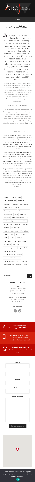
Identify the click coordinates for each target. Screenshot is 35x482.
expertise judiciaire (18, 217)
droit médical (8, 214)
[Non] (33, 475)
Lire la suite (28, 123)
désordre (23, 214)
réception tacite (9, 264)
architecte (21, 201)
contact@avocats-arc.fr (22, 340)
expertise (7, 217)
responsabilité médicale (11, 261)
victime (26, 264)
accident (6, 197)
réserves (18, 264)
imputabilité (25, 224)
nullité (6, 238)
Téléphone (17, 388)
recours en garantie (10, 248)
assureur (15, 204)
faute (27, 217)
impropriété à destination (12, 224)
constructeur (24, 204)
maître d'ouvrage (21, 234)
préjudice (16, 244)
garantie (15, 221)
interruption (24, 231)
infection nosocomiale (11, 231)
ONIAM (12, 238)
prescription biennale (20, 241)
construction (8, 207)
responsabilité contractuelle (13, 254)
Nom (17, 371)
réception (24, 261)
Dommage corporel (10, 211)
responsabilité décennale (12, 258)
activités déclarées (10, 201)
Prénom (17, 362)
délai (16, 214)
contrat (16, 207)
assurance (7, 204)
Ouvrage (19, 238)
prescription (7, 241)
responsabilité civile (10, 251)
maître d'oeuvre (9, 234)
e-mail (17, 379)
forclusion (7, 221)
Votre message (17, 396)
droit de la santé (24, 211)
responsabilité (22, 248)
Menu (18, 19)
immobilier (23, 221)
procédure (7, 244)
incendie (6, 227)
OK (18, 479)
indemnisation (15, 227)
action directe (16, 197)
